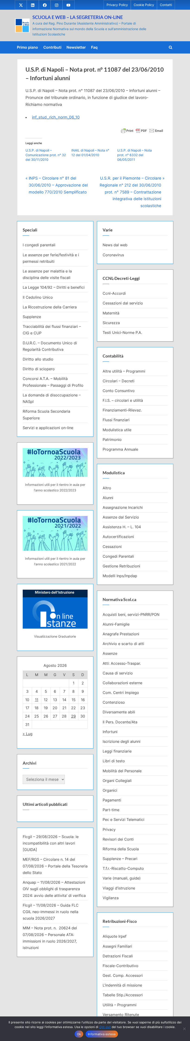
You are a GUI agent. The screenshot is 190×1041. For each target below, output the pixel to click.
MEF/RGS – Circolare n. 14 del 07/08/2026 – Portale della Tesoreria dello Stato (55, 866)
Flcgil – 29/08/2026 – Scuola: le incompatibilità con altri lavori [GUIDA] (51, 843)
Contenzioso (114, 702)
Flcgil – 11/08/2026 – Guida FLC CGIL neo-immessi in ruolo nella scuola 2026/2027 (51, 912)
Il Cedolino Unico (38, 297)
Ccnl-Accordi (114, 293)
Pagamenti (112, 800)
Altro (107, 488)
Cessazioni (112, 546)
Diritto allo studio (38, 359)
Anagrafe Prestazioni (121, 634)
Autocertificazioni (118, 536)
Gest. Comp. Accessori (123, 975)
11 (36, 699)
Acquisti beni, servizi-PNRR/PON (131, 614)
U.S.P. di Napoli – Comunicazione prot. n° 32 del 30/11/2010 (45, 154)
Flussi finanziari (116, 420)
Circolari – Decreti (118, 381)
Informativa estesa (102, 1034)
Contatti (166, 5)
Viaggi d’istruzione (119, 888)
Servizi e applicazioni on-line (48, 427)
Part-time (111, 809)
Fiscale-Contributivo (120, 965)
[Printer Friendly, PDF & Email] (142, 130)
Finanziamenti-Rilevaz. (122, 410)
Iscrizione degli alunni (121, 741)
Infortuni (110, 731)
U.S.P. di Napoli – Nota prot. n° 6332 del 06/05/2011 (134, 154)
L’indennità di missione (122, 985)
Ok (79, 1034)
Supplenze (32, 316)
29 (73, 716)
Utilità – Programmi (119, 1005)
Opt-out (105, 1027)
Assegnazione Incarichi (123, 507)
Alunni (108, 497)
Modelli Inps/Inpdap (120, 575)
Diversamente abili (119, 712)
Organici (110, 790)
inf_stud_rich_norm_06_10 (56, 117)
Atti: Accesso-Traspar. (122, 663)
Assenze (110, 653)
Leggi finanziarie (117, 751)
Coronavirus (113, 255)
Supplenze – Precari (120, 858)
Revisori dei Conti (118, 839)
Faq (94, 47)
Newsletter (76, 47)
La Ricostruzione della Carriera (50, 307)
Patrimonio (112, 439)
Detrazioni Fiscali (118, 956)
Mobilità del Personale (122, 771)
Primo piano (27, 47)
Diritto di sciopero (39, 369)
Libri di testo (114, 761)
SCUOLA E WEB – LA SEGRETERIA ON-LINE (77, 17)
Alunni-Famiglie (116, 624)
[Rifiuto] (184, 1028)
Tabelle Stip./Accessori (123, 995)
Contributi (52, 47)
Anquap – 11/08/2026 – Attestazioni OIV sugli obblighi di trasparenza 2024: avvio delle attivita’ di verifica (54, 889)
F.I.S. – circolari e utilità (123, 400)
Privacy (109, 829)
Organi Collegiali (117, 780)
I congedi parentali (39, 245)
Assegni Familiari (117, 946)
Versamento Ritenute (121, 1014)
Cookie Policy (144, 5)
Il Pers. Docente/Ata (120, 722)
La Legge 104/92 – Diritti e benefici (54, 287)
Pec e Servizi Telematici (123, 819)
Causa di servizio (118, 673)
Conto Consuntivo (119, 390)
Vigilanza (111, 897)
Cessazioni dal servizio (123, 303)
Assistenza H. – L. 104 (122, 527)
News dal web (115, 245)
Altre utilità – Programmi (124, 371)
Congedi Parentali (118, 556)
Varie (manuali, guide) (122, 878)
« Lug (27, 733)
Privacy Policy (117, 5)
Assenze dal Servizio (121, 517)
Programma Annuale (120, 449)
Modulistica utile (117, 429)
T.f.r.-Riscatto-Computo (123, 868)
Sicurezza (111, 322)
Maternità (111, 313)
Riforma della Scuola (121, 849)
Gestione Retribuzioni (121, 566)
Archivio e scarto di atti (123, 643)
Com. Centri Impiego (121, 692)
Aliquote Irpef (115, 936)
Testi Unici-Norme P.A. (122, 332)
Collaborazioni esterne (122, 682)
